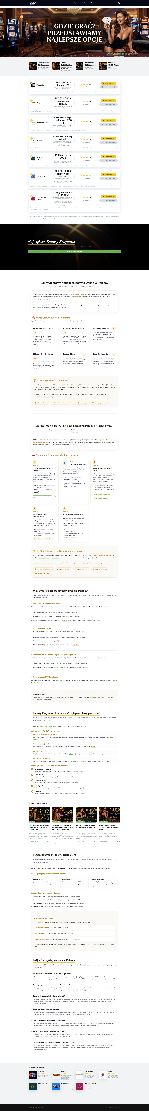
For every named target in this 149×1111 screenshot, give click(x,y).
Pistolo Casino (42, 176)
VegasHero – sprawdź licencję (70, 537)
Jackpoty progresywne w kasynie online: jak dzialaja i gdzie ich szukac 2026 (66, 65)
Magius (39, 103)
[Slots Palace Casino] (33, 200)
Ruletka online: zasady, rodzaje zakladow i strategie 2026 (113, 65)
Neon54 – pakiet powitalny (100, 498)
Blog (75, 3)
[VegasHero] (33, 86)
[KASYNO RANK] (32, 2)
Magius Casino (49, 538)
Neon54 (64, 620)
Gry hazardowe (57, 821)
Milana (40, 558)
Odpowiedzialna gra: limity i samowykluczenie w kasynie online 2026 (44, 65)
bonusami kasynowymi (96, 563)
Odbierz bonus (109, 83)
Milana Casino (37, 538)
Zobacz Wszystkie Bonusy (74, 251)
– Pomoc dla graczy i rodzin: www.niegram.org (57, 939)
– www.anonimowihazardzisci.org (52, 927)
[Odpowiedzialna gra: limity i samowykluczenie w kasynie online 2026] (33, 66)
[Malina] (33, 142)
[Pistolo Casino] (33, 178)
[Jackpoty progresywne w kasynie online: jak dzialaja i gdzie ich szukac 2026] (56, 66)
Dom (53, 3)
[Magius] (33, 104)
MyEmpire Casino (40, 158)
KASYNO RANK (41, 1107)
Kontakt (86, 3)
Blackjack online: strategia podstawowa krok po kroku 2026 (90, 65)
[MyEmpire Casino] (33, 160)
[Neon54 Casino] (33, 124)
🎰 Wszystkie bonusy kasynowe (102, 494)
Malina (39, 140)
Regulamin (117, 1107)
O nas (80, 3)
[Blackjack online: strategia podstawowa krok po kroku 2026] (80, 66)
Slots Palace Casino (41, 198)
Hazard (31, 821)
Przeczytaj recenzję (109, 87)
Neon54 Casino (42, 122)
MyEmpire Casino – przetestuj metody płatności (42, 496)
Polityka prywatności (96, 3)
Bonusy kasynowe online (64, 3)
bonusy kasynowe (94, 697)
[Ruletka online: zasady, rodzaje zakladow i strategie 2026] (103, 66)
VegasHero (40, 85)
